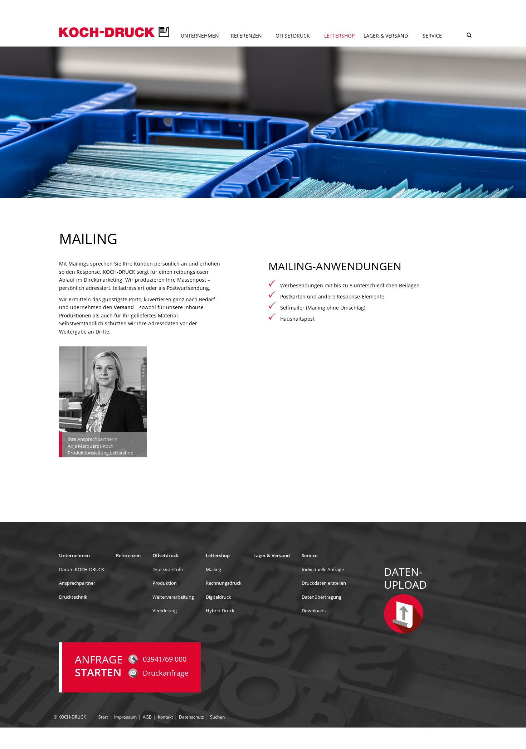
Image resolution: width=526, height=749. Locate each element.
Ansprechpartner (77, 583)
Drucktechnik (195, 47)
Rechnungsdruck (224, 583)
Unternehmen (200, 35)
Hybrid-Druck (335, 47)
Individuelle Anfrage (323, 569)
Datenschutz (191, 717)
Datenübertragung (435, 47)
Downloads (314, 610)
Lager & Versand (386, 35)
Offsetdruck (293, 35)
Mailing (213, 569)
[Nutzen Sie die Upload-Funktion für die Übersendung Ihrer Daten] (403, 613)
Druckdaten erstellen (324, 583)
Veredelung (287, 47)
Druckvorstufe (167, 569)
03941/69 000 (164, 659)
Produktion (164, 583)
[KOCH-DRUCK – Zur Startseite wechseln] (114, 31)
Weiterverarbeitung (173, 597)
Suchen (217, 717)
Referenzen (246, 35)
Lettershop (339, 35)
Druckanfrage (165, 673)
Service (432, 35)
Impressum (125, 717)
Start (103, 717)
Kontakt (165, 717)
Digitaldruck (218, 597)
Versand (124, 307)
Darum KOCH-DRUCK (81, 569)
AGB (147, 717)
